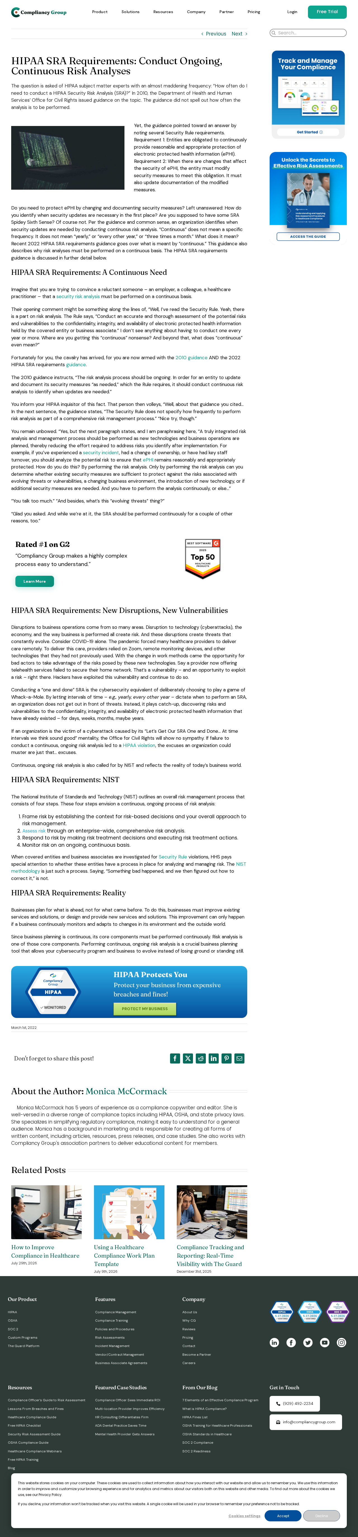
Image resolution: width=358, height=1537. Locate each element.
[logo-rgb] (39, 9)
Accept (283, 1516)
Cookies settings (244, 1516)
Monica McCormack (126, 1091)
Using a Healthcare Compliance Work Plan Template (124, 1255)
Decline (321, 1516)
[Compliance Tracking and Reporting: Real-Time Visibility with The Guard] (212, 1189)
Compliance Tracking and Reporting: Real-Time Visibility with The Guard (210, 1255)
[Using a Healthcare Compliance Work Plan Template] (129, 1189)
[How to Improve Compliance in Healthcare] (46, 1189)
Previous (216, 33)
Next (237, 33)
